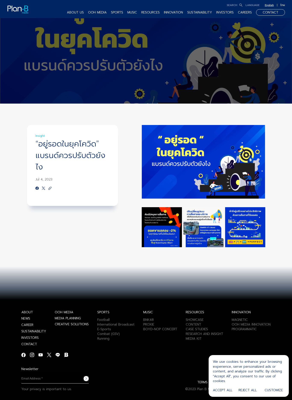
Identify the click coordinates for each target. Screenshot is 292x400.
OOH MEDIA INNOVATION (251, 324)
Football (103, 319)
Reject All (248, 390)
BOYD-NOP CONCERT (160, 329)
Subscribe (86, 378)
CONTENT (193, 324)
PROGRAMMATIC (244, 329)
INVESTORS (225, 12)
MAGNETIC (240, 319)
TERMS (202, 382)
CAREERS (245, 12)
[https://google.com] (50, 188)
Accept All (222, 390)
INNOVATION (173, 12)
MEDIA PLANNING (68, 318)
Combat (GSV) (108, 334)
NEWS (25, 318)
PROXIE (148, 324)
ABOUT (27, 312)
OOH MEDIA (64, 312)
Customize (274, 390)
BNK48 (148, 319)
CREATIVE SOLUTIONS (72, 324)
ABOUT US (75, 12)
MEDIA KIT (194, 338)
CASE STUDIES (197, 329)
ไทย (282, 5)
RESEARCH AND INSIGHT (204, 334)
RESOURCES (150, 12)
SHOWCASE (195, 319)
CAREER (27, 325)
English (269, 5)
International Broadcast (115, 324)
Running (103, 338)
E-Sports (104, 329)
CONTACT (270, 12)
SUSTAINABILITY (199, 12)
